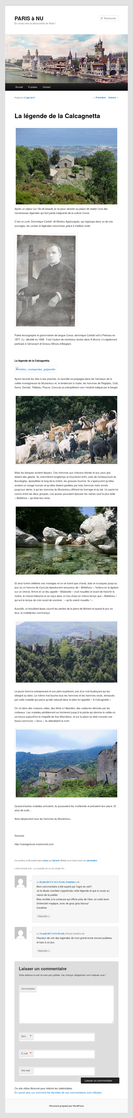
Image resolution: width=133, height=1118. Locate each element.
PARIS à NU (29, 18)
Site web (25, 1070)
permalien (92, 860)
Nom (26, 1036)
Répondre (44, 916)
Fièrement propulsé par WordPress (66, 1105)
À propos (32, 87)
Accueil (19, 87)
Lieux (45, 860)
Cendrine (70, 882)
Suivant (113, 97)
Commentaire (28, 988)
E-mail (26, 1053)
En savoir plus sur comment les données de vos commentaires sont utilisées (58, 1092)
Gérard (55, 860)
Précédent (99, 97)
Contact (47, 87)
